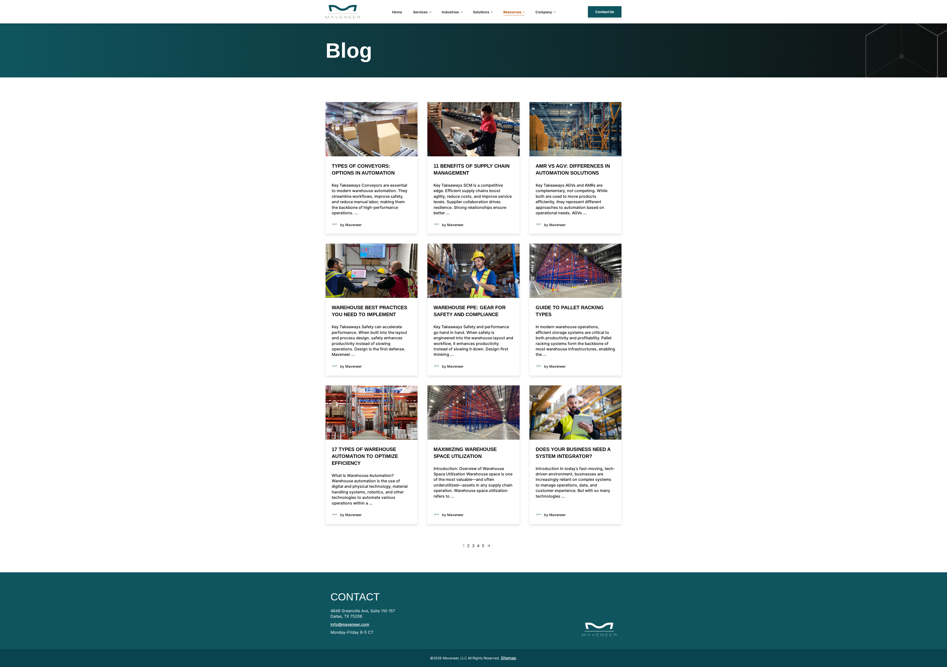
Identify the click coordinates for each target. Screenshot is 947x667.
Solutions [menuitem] (481, 12)
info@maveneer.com (349, 624)
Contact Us (604, 12)
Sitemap (508, 657)
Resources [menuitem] (512, 12)
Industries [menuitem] (450, 12)
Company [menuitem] (543, 12)
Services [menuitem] (420, 12)
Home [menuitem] (397, 12)
